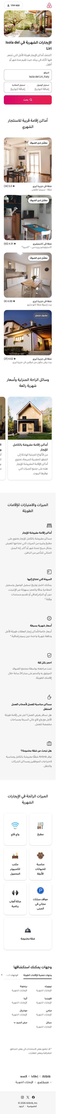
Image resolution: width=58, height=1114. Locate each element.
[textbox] (39, 89)
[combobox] (27, 77)
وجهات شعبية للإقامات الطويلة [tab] (37, 975)
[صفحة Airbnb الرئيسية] (49, 5)
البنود (21, 1106)
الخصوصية (32, 1106)
